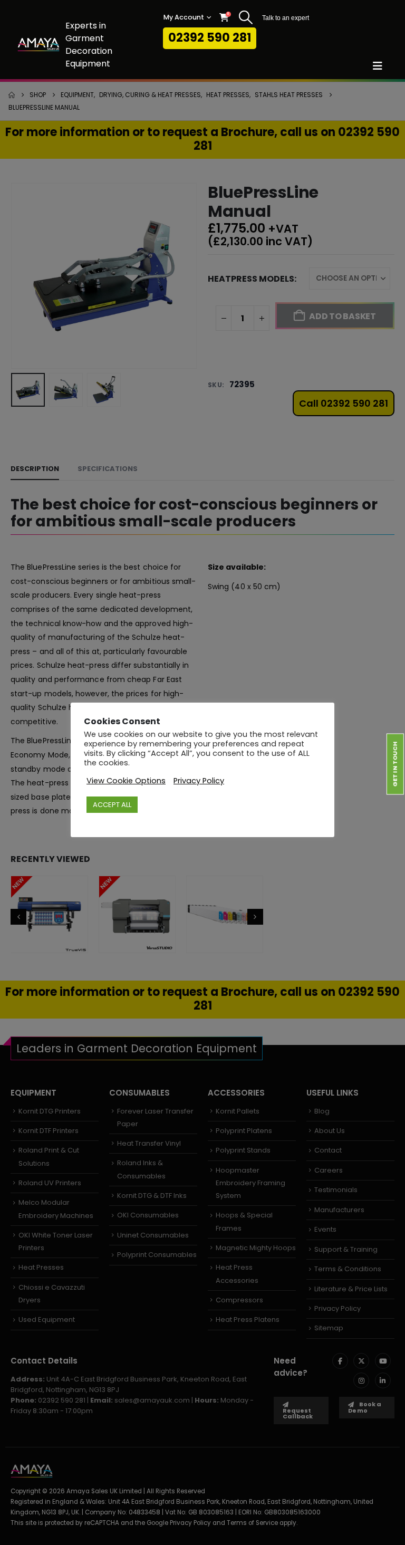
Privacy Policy (198, 780)
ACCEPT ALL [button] (112, 805)
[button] (245, 17)
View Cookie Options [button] (126, 780)
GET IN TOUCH (395, 763)
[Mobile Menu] (381, 66)
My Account (183, 17)
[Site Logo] (38, 44)
